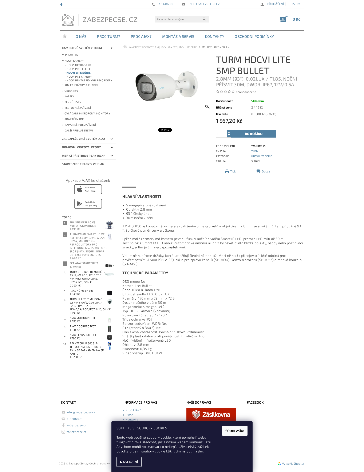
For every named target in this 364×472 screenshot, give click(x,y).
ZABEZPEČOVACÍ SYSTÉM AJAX (83, 139)
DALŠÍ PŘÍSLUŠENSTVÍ (78, 130)
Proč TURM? (108, 36)
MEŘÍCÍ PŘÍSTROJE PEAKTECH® (83, 155)
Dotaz (266, 171)
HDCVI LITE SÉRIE (79, 72)
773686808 (75, 418)
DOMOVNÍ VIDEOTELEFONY (81, 147)
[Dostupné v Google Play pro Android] (88, 203)
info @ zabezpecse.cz (81, 412)
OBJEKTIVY (71, 90)
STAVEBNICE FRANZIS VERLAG (83, 164)
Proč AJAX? (141, 36)
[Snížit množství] (229, 136)
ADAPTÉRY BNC (74, 119)
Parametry (148, 183)
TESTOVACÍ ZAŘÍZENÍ (77, 107)
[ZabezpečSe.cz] (101, 21)
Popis (129, 183)
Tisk (233, 171)
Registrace (295, 4)
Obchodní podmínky (254, 36)
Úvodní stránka (65, 36)
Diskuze (168, 183)
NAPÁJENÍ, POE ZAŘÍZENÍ (80, 124)
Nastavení (129, 462)
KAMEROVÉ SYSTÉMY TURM (82, 48)
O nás (81, 36)
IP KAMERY (71, 55)
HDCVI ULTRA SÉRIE (79, 65)
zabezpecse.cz (76, 425)
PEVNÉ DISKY (73, 102)
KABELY (69, 96)
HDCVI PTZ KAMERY (79, 76)
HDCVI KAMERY (74, 60)
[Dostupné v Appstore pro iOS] (88, 189)
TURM (254, 151)
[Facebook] (62, 4)
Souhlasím (234, 431)
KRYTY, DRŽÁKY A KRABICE (81, 85)
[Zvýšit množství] (229, 132)
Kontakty (214, 36)
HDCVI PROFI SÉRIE (79, 68)
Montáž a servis (178, 36)
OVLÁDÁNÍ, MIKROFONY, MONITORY (87, 113)
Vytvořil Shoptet (293, 463)
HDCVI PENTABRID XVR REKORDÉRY (89, 80)
